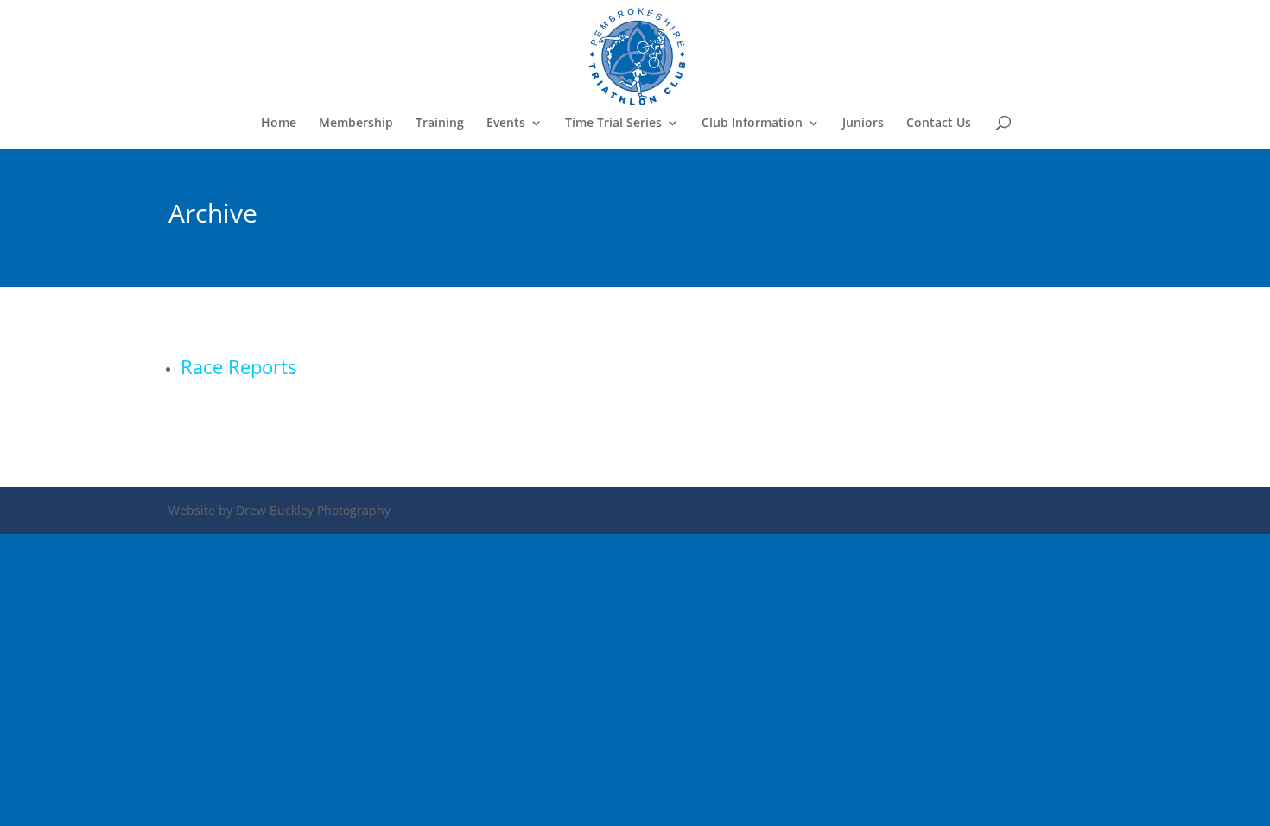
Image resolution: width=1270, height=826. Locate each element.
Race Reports (238, 366)
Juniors (863, 123)
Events (505, 123)
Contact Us (938, 123)
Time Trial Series (613, 123)
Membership (356, 123)
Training (440, 123)
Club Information (752, 123)
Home (278, 123)
